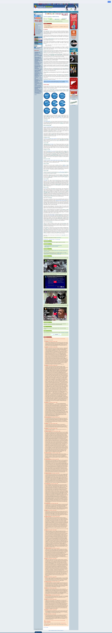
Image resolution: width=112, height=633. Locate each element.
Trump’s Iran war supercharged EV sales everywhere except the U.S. (38, 55)
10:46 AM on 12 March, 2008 (53, 341)
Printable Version (46, 239)
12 (54, 338)
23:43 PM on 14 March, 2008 (53, 365)
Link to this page (64, 18)
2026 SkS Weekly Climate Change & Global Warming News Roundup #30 (38, 88)
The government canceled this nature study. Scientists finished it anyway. (38, 84)
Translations (52, 630)
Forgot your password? (37, 48)
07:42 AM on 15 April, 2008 (52, 510)
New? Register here (39, 47)
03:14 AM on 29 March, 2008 (53, 428)
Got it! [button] (109, 1)
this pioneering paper (47, 121)
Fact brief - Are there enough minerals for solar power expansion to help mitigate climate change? (38, 71)
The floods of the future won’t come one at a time (38, 72)
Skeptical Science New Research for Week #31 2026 (38, 82)
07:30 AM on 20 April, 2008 (53, 609)
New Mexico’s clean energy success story (38, 76)
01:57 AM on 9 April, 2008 (54, 503)
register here (47, 625)
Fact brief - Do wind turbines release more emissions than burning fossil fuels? (38, 57)
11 (53, 338)
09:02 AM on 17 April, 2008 (52, 576)
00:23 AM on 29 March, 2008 (53, 423)
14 (56, 338)
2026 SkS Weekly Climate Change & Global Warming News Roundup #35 (38, 52)
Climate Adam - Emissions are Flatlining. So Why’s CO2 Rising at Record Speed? (38, 59)
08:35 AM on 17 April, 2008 (52, 558)
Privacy (59, 630)
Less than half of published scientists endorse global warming (53, 245)
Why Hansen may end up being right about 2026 (38, 79)
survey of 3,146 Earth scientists (48, 126)
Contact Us (61, 630)
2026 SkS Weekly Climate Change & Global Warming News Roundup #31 (38, 81)
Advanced (63, 19)
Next (64, 338)
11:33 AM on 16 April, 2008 (55, 516)
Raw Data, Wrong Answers (38, 65)
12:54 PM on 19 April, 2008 (52, 599)
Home (49, 630)
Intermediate (57, 19)
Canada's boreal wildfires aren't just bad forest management (38, 90)
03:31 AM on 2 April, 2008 (55, 473)
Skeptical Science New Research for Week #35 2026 (38, 54)
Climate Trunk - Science (37, 64)
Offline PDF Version (52, 239)
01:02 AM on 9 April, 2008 (54, 483)
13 (55, 338)
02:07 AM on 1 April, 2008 (55, 459)
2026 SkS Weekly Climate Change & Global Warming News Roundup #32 (38, 74)
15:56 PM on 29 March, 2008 (56, 452)
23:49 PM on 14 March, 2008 (53, 402)
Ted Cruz (51, 27)
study (45, 188)
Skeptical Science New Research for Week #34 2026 (38, 62)
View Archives (59, 237)
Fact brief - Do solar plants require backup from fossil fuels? (38, 85)
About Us (56, 630)
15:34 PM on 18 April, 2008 (56, 581)
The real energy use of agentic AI (38, 69)
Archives (36, 94)
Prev (45, 338)
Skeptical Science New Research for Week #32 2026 (38, 75)
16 (58, 338)
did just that (65, 165)
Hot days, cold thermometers (38, 86)
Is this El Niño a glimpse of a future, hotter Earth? (38, 63)
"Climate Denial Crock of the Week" (50, 257)
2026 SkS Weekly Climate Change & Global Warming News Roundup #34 (38, 61)
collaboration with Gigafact (64, 332)
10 (52, 338)
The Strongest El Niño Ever (38, 93)
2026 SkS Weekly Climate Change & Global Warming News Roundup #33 (38, 67)
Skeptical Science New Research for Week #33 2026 (38, 68)
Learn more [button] (68, 1)
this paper (45, 180)
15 (57, 338)
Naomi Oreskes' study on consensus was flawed (51, 246)
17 (59, 338)
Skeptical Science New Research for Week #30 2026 (38, 89)
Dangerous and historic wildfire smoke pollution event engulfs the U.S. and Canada (38, 92)
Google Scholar (59, 117)
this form (48, 81)
